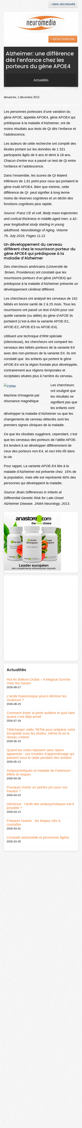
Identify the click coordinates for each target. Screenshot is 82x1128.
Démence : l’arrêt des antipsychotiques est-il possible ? (40, 806)
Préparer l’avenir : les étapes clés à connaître (33, 822)
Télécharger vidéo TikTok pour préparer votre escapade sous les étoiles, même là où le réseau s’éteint (41, 733)
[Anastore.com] (32, 542)
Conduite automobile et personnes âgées (38, 837)
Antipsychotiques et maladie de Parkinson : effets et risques (39, 772)
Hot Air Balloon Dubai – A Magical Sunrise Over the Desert (38, 681)
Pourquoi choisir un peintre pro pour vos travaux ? (37, 789)
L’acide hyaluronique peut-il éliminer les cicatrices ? (37, 698)
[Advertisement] (41, 618)
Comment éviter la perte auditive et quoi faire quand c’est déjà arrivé (41, 715)
